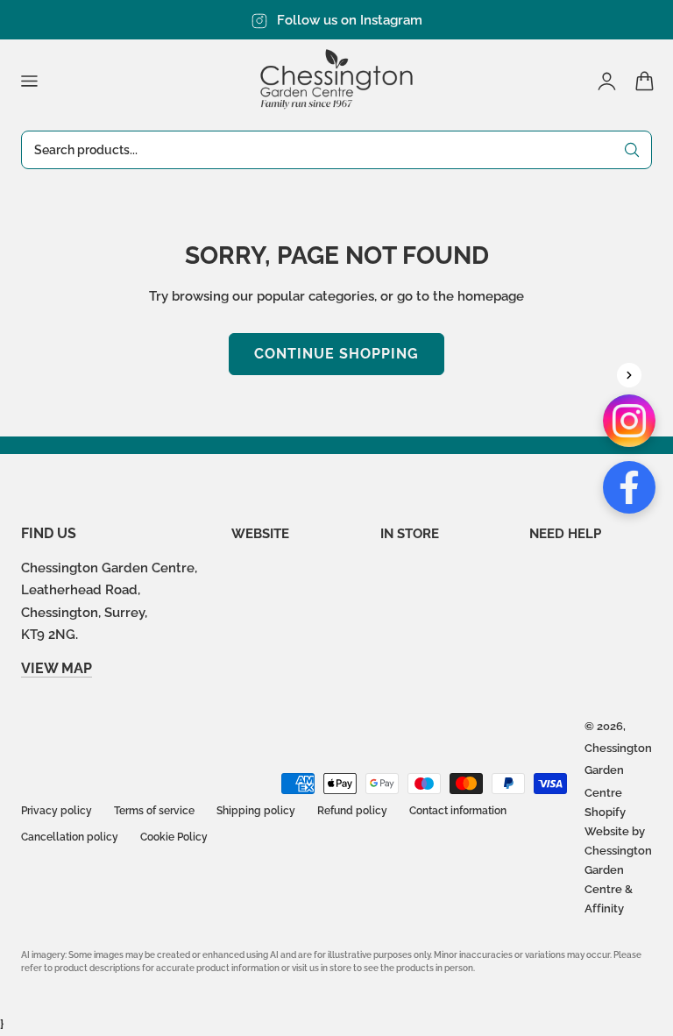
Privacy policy (56, 811)
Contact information (458, 811)
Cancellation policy (69, 837)
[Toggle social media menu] (629, 375)
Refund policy (352, 811)
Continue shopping (336, 353)
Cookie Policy (174, 837)
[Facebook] (629, 487)
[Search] (632, 149)
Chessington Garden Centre (618, 770)
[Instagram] (629, 420)
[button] (29, 80)
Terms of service (154, 811)
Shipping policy (255, 811)
